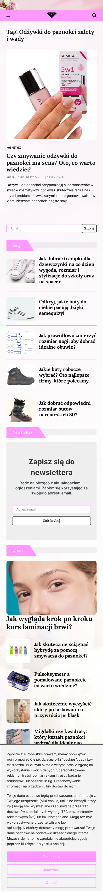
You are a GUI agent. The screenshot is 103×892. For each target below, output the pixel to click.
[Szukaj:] (44, 228)
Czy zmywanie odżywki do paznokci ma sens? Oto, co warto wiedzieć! (51, 162)
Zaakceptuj (52, 857)
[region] (51, 818)
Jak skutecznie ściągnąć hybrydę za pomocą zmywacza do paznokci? (61, 650)
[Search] (94, 15)
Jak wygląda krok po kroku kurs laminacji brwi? (49, 622)
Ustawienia (52, 870)
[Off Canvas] (8, 16)
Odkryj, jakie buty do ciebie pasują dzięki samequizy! (62, 307)
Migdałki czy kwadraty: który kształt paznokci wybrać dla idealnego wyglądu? (60, 739)
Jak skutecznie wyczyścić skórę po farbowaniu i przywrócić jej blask (63, 709)
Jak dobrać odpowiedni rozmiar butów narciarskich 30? (65, 408)
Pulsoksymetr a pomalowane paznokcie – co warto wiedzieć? (62, 679)
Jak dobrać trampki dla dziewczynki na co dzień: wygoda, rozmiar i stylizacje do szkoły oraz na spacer (67, 269)
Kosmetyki (14, 148)
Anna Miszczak (29, 177)
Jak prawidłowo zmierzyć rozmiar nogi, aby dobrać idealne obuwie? (67, 341)
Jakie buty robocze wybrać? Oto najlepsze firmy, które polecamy (64, 375)
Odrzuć (51, 882)
